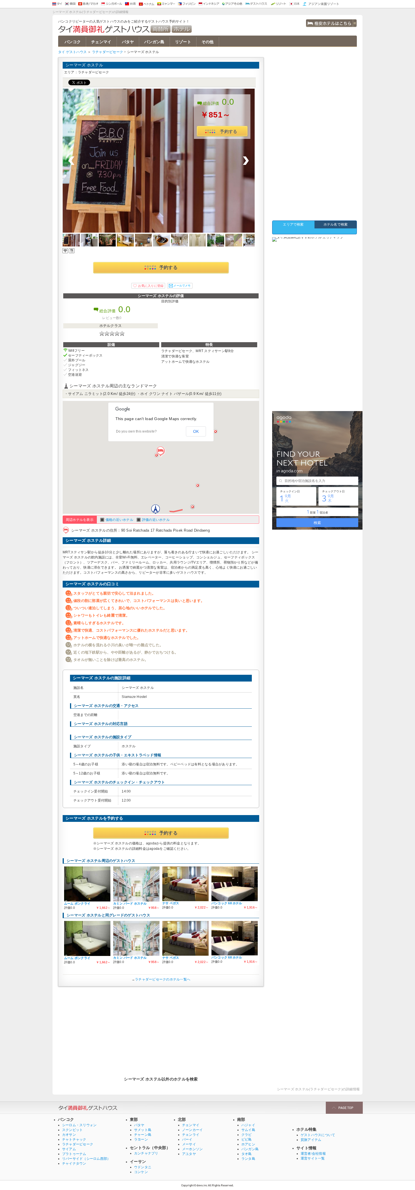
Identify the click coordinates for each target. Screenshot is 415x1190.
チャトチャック (74, 1139)
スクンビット (72, 1130)
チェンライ (190, 1135)
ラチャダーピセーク (107, 52)
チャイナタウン (74, 1163)
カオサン (69, 1135)
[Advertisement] (161, 1028)
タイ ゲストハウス (72, 52)
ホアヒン (248, 1144)
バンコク (73, 42)
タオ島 (246, 1154)
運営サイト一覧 (313, 1158)
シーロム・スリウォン (79, 1125)
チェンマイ (101, 42)
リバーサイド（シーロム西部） (86, 1159)
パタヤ (128, 42)
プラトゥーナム (74, 1154)
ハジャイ (248, 1125)
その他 (208, 42)
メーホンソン (192, 1149)
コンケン (141, 1172)
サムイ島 (248, 1130)
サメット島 (142, 1130)
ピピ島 (246, 1139)
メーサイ (189, 1144)
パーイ (187, 1139)
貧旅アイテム (311, 1140)
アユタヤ (189, 1154)
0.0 (228, 101)
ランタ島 (248, 1159)
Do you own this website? (136, 431)
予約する (228, 131)
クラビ (246, 1135)
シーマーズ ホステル (84, 65)
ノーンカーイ (192, 1130)
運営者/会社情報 (313, 1154)
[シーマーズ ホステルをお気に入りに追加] (148, 286)
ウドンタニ (142, 1167)
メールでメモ (182, 285)
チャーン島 (142, 1135)
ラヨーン (141, 1139)
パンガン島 (154, 42)
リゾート (183, 42)
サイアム (69, 1149)
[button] (161, 451)
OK (196, 431)
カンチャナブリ (146, 1153)
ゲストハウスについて (318, 1135)
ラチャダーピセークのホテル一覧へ (162, 979)
